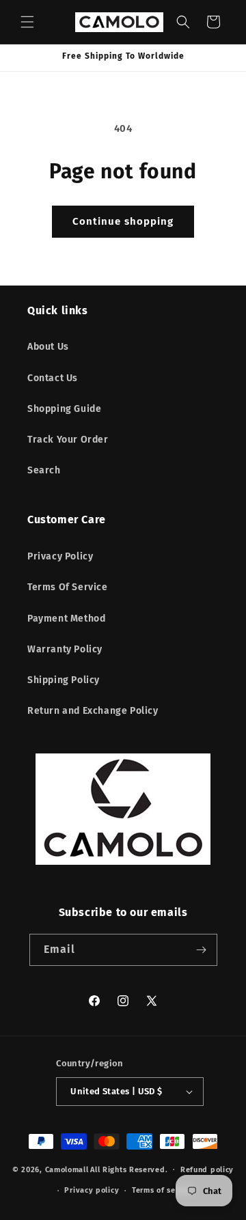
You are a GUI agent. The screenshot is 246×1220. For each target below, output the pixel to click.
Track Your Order (68, 439)
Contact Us (52, 378)
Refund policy (207, 1169)
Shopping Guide (64, 409)
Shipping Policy (63, 680)
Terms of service (163, 1190)
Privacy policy (91, 1190)
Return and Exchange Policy (93, 711)
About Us (48, 346)
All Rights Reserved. (128, 1169)
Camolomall (67, 1169)
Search (44, 470)
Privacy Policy (60, 556)
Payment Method (66, 618)
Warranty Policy (64, 649)
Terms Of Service (67, 587)
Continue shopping (123, 221)
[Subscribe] (202, 950)
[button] (27, 22)
